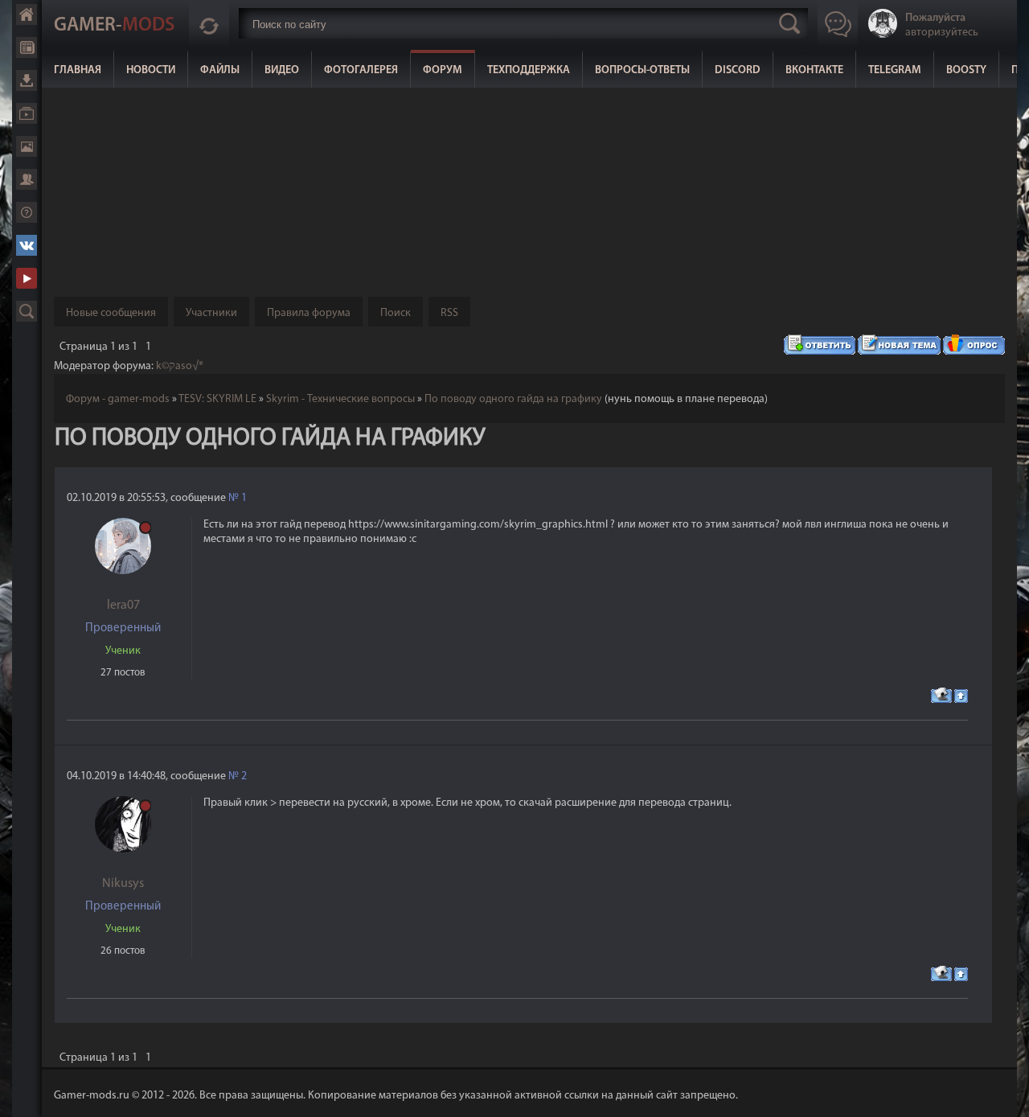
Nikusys (123, 883)
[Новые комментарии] (209, 23)
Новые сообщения (111, 313)
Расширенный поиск (26, 311)
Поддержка (26, 212)
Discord (737, 70)
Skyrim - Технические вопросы (340, 399)
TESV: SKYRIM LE (217, 399)
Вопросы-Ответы (642, 70)
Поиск (395, 313)
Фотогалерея (361, 70)
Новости (150, 70)
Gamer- (114, 25)
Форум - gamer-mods (118, 399)
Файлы (220, 70)
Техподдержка (528, 70)
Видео (281, 70)
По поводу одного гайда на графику (513, 399)
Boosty (966, 70)
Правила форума (309, 313)
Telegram (894, 70)
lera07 (123, 605)
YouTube (26, 278)
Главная (77, 70)
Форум (442, 70)
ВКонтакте (814, 70)
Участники (211, 313)
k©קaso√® (179, 366)
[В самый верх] (1005, 1093)
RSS (449, 313)
